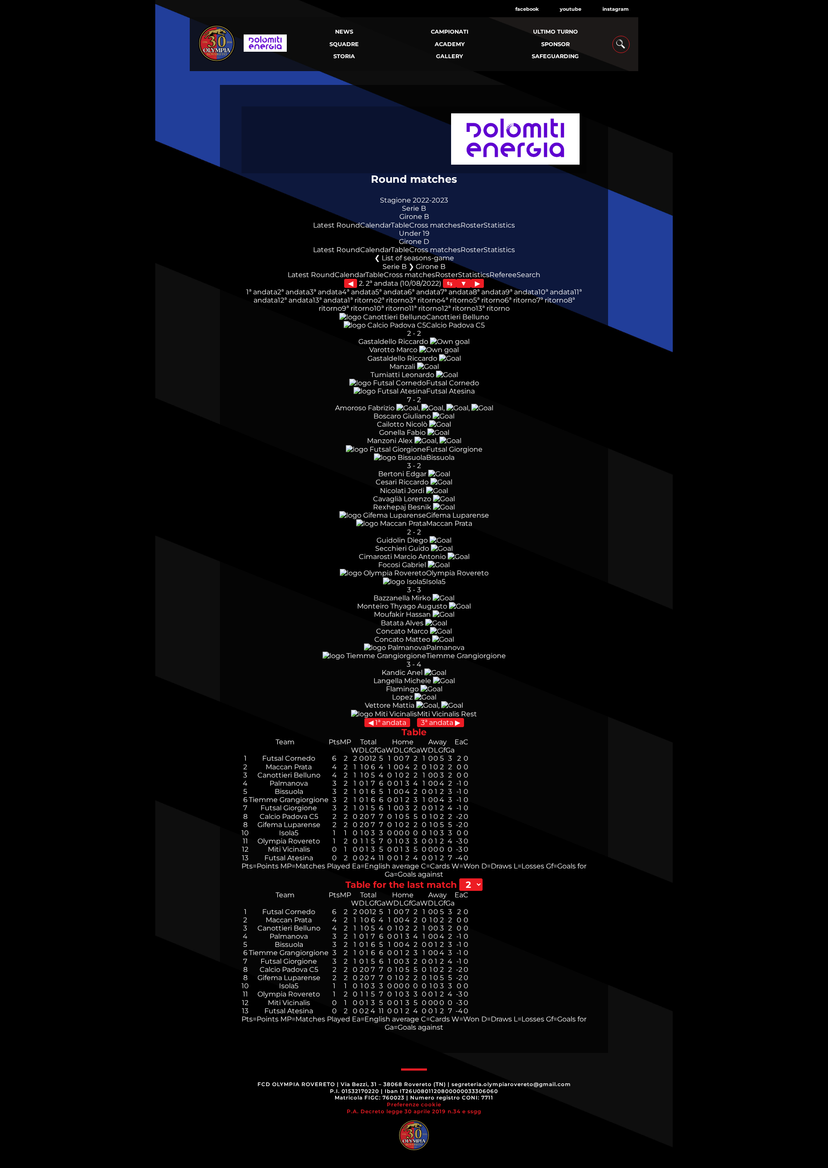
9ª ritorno (358, 308)
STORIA (344, 56)
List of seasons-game (418, 258)
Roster (472, 225)
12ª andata (295, 300)
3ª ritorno (425, 300)
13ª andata (330, 300)
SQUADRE (344, 44)
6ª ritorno (520, 300)
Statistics (499, 225)
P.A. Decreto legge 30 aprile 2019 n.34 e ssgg (414, 1111)
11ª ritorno (425, 308)
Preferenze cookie (414, 1104)
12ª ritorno (459, 308)
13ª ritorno (493, 308)
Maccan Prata (449, 523)
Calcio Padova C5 (455, 325)
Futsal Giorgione (454, 449)
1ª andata (261, 292)
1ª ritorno (363, 300)
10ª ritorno (391, 308)
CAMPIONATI (449, 31)
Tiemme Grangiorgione (466, 656)
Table (400, 225)
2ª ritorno (393, 300)
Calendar (375, 225)
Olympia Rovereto (457, 573)
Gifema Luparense (457, 515)
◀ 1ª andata (387, 722)
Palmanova (445, 647)
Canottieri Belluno (457, 317)
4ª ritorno (457, 300)
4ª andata (358, 292)
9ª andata (521, 292)
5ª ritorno (489, 300)
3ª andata (326, 292)
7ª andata (456, 292)
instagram (615, 9)
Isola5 (435, 582)
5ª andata (391, 292)
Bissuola (440, 457)
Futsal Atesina (450, 391)
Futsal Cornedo (452, 383)
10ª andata (556, 292)
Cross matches (435, 225)
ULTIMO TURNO (555, 31)
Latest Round (336, 225)
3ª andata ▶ (440, 722)
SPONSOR (555, 44)
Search (528, 275)
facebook (527, 9)
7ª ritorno (552, 300)
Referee (503, 275)
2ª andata (293, 292)
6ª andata (424, 292)
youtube (570, 9)
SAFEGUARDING (555, 56)
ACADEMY (450, 44)
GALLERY (449, 56)
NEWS (344, 31)
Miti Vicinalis (438, 714)
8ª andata (489, 292)
